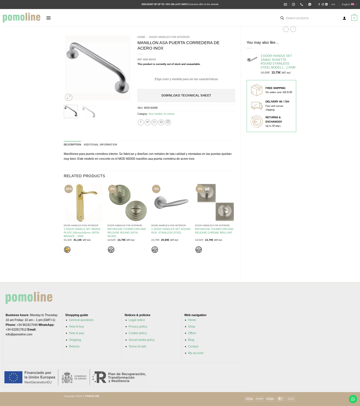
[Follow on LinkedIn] (326, 4)
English (346, 4)
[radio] (67, 249)
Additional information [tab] (100, 144)
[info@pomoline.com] (286, 4)
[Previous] (69, 68)
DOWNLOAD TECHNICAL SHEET (186, 95)
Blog (191, 339)
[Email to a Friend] (154, 122)
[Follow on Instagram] (323, 4)
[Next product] (286, 29)
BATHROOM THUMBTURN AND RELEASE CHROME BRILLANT (214, 230)
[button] (48, 18)
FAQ (333, 4)
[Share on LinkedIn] (168, 122)
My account (195, 353)
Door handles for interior (169, 37)
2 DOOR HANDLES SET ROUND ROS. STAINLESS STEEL (170, 230)
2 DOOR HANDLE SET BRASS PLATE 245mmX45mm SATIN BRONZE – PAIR (82, 232)
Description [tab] (72, 144)
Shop (191, 326)
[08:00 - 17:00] (294, 4)
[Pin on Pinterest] (161, 122)
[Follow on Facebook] (319, 4)
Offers (192, 333)
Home (141, 37)
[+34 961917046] (302, 4)
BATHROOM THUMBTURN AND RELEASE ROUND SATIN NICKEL (126, 232)
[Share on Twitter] (148, 122)
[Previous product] (293, 29)
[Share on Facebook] (141, 122)
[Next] (125, 68)
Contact (193, 346)
